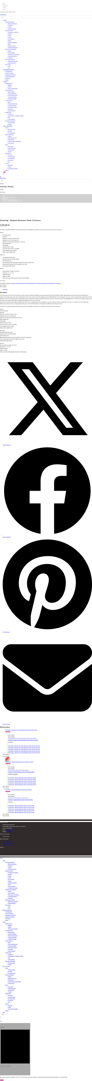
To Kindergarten (8, 911)
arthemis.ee (8, 831)
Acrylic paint (10, 986)
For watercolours (11, 997)
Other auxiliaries (11, 959)
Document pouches (12, 869)
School (4, 922)
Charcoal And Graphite (13, 1009)
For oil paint (10, 1000)
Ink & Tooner (8, 905)
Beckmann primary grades (47, 283)
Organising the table (12, 939)
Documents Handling (9, 862)
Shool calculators (11, 963)
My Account (5, 5)
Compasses (10, 954)
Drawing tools (8, 952)
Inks (9, 908)
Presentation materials (10, 899)
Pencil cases (7, 918)
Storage (9, 867)
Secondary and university (10, 915)
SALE (4, 1012)
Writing (9, 881)
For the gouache (11, 998)
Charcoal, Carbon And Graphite (14, 981)
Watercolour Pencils (12, 978)
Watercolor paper (11, 969)
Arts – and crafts (6, 966)
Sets (9, 1002)
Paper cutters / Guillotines (13, 894)
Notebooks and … (9, 923)
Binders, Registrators (12, 864)
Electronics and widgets (10, 961)
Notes (9, 884)
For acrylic (10, 995)
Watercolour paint (12, 988)
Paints (9, 942)
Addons (7, 920)
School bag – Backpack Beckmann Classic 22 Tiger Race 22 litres (21, 772)
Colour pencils (11, 983)
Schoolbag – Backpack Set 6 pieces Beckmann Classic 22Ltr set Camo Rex (23, 740)
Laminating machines (12, 896)
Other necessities (11, 951)
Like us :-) (3, 1027)
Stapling (9, 876)
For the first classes (15, 283)
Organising (10, 865)
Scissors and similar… (12, 937)
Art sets (7, 1010)
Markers (9, 976)
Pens (9, 957)
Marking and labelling (12, 882)
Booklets (10, 925)
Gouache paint (11, 990)
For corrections (11, 879)
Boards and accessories (13, 901)
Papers (6, 968)
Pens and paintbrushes (12, 944)
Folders (9, 927)
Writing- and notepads (12, 928)
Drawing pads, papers (12, 947)
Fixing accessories (11, 886)
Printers (9, 891)
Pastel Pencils (11, 980)
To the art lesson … (9, 940)
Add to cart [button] (7, 731)
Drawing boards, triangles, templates (15, 956)
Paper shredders (11, 893)
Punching (10, 874)
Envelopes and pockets (13, 888)
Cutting (9, 877)
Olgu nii (2, 1080)
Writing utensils (11, 932)
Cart (4, 2)
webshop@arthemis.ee (9, 829)
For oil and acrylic (11, 973)
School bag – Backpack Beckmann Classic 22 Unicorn (13, 200)
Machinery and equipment (10, 889)
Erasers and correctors (12, 935)
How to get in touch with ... (8, 843)
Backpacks (39, 283)
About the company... (7, 841)
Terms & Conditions (7, 844)
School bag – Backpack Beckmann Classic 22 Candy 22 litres (20, 799)
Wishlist (4, 4)
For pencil (10, 971)
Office (4, 860)
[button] (3, 285)
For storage (10, 949)
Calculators (10, 898)
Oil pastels (10, 1005)
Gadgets (9, 964)
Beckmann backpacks (12, 738)
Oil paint (10, 992)
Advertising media (11, 903)
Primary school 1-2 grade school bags (27, 283)
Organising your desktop (13, 872)
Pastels (9, 1007)
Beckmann (58, 283)
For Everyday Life (9, 930)
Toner (9, 906)
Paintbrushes (8, 993)
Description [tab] (5, 289)
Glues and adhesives (12, 934)
